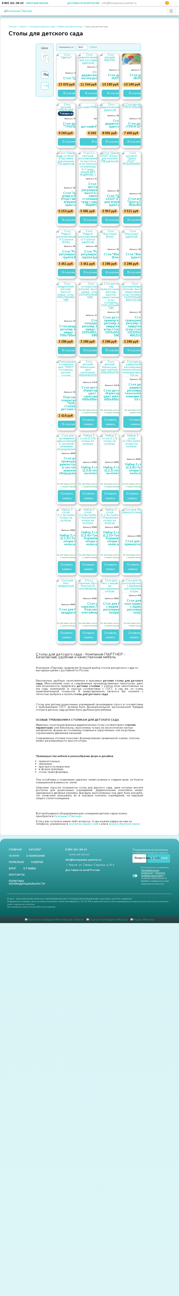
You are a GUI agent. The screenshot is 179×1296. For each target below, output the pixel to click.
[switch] (135, 947)
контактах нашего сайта (84, 893)
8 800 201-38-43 (13, 3)
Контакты (16, 946)
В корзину (70, 97)
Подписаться (158, 928)
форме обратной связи (124, 893)
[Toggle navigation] (171, 11)
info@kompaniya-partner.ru (119, 3)
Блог (12, 939)
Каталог (23, 27)
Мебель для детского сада (70, 27)
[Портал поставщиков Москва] (106, 996)
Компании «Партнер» (68, 884)
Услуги (14, 926)
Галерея (37, 933)
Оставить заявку (88, 449)
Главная (13, 27)
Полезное (16, 933)
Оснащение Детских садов (42, 27)
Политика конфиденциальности (27, 955)
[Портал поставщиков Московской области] (54, 996)
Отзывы (29, 939)
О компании (35, 926)
